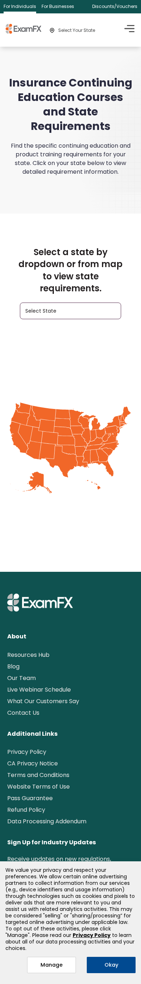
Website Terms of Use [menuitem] (38, 786)
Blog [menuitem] (13, 666)
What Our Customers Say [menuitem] (43, 701)
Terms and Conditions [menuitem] (38, 775)
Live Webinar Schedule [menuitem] (39, 689)
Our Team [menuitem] (21, 678)
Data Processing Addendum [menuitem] (46, 821)
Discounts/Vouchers (114, 6)
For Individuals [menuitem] (20, 6)
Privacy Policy (92, 935)
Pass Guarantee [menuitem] (30, 798)
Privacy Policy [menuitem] (26, 752)
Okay (111, 964)
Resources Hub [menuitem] (28, 655)
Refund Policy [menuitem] (26, 810)
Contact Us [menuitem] (23, 713)
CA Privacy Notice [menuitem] (32, 763)
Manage (51, 964)
